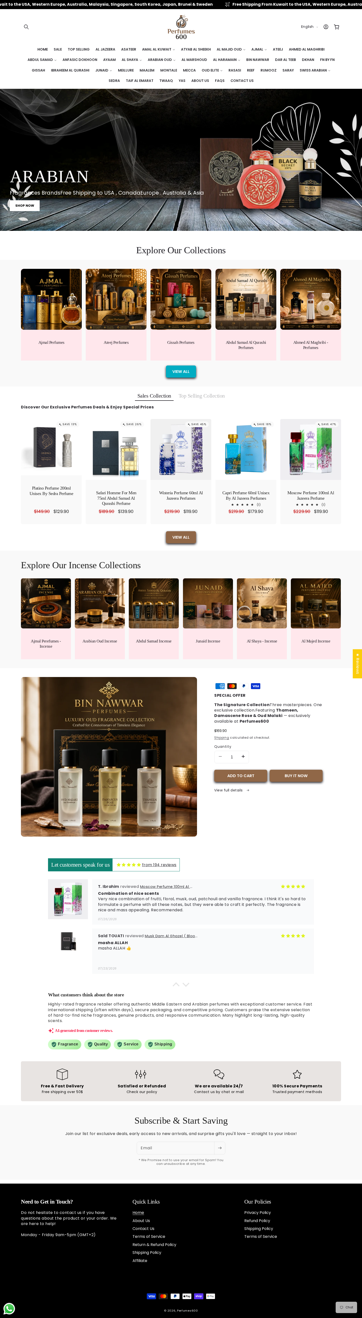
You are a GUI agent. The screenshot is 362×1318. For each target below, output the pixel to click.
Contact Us (143, 1228)
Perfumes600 (187, 1311)
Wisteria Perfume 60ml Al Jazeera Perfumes (181, 495)
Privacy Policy (257, 1212)
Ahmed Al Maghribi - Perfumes (310, 345)
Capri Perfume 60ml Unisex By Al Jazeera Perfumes (245, 495)
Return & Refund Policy (154, 1244)
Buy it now (296, 776)
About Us (141, 1221)
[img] (129, 865)
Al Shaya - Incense (262, 641)
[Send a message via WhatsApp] (9, 1309)
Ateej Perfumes (116, 342)
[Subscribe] (219, 1148)
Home (138, 1212)
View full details (229, 790)
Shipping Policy (146, 1252)
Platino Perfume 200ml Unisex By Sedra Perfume (51, 491)
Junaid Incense (208, 641)
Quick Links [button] (146, 1202)
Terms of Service (148, 1236)
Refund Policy (257, 1221)
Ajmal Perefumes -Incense (46, 644)
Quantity (222, 746)
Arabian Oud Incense (100, 641)
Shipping (221, 737)
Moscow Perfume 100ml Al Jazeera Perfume (310, 495)
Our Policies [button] (257, 1202)
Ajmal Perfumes (51, 342)
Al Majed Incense (315, 641)
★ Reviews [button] (357, 663)
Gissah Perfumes (181, 342)
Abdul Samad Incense (154, 641)
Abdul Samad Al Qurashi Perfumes (246, 345)
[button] (26, 26)
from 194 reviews (159, 865)
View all (181, 371)
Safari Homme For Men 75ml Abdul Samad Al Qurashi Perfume (116, 498)
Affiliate (139, 1260)
